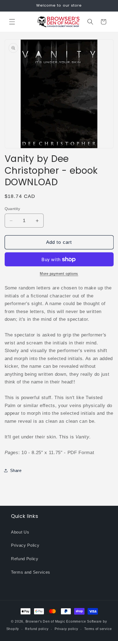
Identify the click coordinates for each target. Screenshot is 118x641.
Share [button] (16, 470)
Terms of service (98, 629)
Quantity (12, 208)
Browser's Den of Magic (45, 621)
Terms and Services (30, 572)
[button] (12, 21)
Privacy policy (66, 629)
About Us (20, 532)
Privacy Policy (25, 545)
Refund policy (36, 629)
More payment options (59, 274)
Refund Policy (24, 558)
